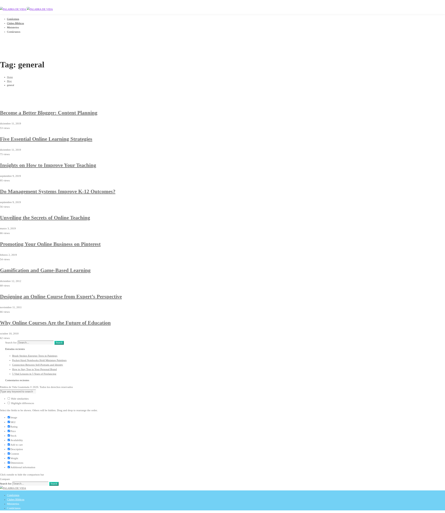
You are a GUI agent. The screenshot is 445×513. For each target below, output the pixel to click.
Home (10, 77)
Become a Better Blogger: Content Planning (48, 113)
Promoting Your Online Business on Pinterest (50, 244)
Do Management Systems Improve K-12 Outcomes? (57, 191)
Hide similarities (19, 398)
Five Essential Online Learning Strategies (46, 139)
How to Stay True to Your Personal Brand (34, 369)
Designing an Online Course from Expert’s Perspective (61, 296)
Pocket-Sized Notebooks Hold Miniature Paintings (39, 360)
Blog (9, 81)
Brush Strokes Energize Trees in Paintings (34, 355)
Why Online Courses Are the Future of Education (55, 323)
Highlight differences (22, 403)
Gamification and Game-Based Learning (45, 270)
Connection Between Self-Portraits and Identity (37, 364)
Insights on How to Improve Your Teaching (48, 165)
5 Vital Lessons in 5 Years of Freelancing (34, 373)
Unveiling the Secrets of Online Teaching (45, 217)
